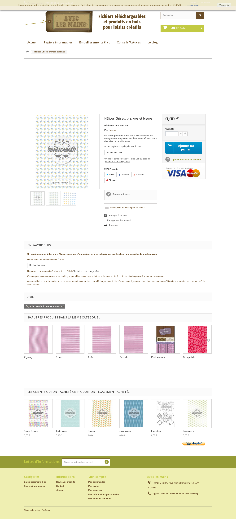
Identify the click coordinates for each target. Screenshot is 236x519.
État (106, 130)
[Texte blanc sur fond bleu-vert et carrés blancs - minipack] (70, 413)
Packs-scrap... (159, 357)
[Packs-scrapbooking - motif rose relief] (165, 339)
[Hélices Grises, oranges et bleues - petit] (53, 198)
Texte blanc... (62, 431)
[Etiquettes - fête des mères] (165, 413)
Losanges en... (190, 431)
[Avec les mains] (89, 22)
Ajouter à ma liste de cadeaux (186, 159)
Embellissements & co (94, 42)
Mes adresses (95, 490)
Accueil (32, 42)
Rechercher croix (114, 152)
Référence (109, 125)
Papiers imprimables (58, 42)
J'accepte (224, 5)
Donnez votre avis (121, 194)
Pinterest (112, 180)
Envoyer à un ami (118, 215)
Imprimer (113, 225)
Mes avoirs (93, 486)
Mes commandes (96, 482)
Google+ (139, 174)
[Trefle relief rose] (102, 339)
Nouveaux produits (65, 482)
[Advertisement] (118, 86)
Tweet (111, 174)
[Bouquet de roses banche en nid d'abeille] (197, 339)
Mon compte (97, 477)
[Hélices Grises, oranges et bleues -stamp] (38, 198)
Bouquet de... (190, 357)
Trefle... (91, 357)
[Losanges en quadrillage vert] (197, 413)
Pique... (60, 357)
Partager (124, 174)
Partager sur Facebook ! (119, 220)
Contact (60, 486)
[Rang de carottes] (102, 413)
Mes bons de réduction (99, 498)
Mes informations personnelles (103, 494)
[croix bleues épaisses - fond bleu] (133, 413)
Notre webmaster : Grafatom (37, 510)
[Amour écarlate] (38, 413)
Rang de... (92, 431)
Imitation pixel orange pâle (117, 161)
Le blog (152, 42)
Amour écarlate (31, 431)
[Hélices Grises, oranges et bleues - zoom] (69, 198)
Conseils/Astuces (129, 42)
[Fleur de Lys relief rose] (133, 339)
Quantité (169, 129)
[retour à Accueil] (27, 52)
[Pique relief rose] (70, 339)
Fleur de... (124, 357)
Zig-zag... (29, 357)
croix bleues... (126, 431)
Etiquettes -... (157, 431)
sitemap (60, 490)
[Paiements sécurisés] (183, 173)
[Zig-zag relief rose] (38, 339)
